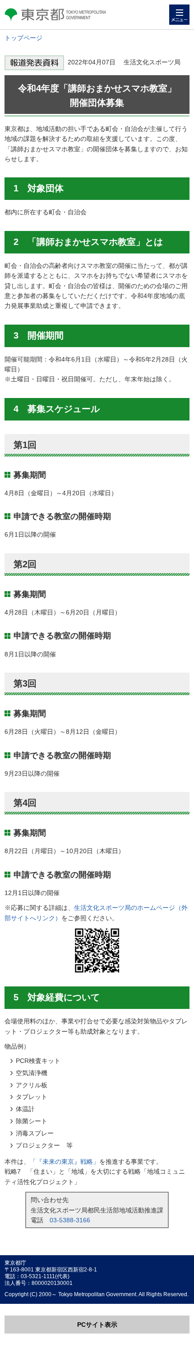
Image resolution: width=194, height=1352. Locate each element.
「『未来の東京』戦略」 (64, 1161)
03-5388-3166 (70, 1220)
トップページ (23, 37)
